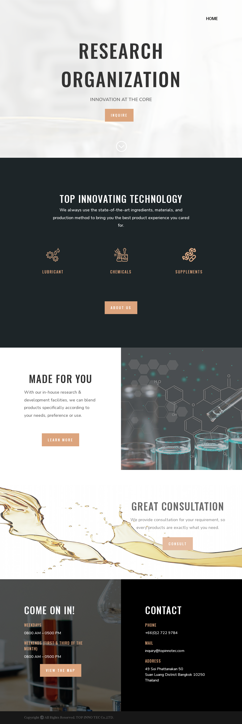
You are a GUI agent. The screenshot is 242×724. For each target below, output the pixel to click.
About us (121, 307)
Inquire (119, 115)
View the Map (60, 670)
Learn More (60, 439)
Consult (178, 543)
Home (212, 19)
